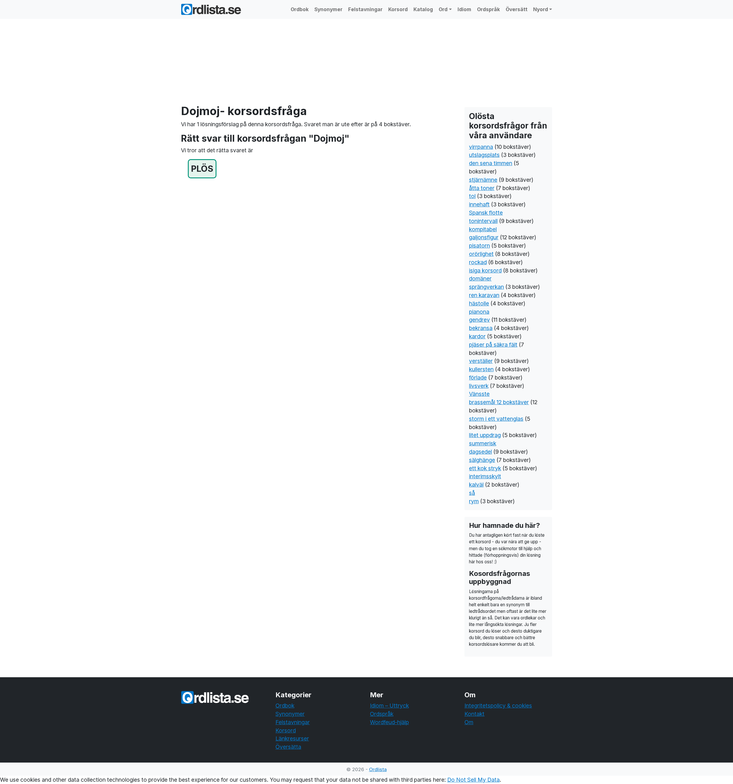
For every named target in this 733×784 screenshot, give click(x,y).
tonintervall (483, 221)
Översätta (288, 746)
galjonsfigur (483, 237)
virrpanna (481, 146)
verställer (481, 361)
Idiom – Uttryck (389, 705)
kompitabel (483, 229)
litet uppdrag (485, 435)
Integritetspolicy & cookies (498, 705)
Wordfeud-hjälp (389, 722)
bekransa (480, 328)
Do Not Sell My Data (473, 779)
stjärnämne (483, 179)
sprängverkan (486, 286)
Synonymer (328, 9)
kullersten (481, 369)
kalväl (476, 484)
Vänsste (479, 393)
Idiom (464, 9)
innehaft (479, 204)
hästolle (479, 303)
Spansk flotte (486, 212)
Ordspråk (488, 9)
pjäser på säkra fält (493, 344)
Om (468, 722)
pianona (479, 311)
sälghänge (482, 460)
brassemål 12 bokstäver (499, 402)
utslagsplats (484, 154)
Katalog (423, 9)
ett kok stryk (485, 468)
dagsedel (480, 451)
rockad (478, 262)
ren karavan (484, 295)
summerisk (482, 443)
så (472, 492)
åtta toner (481, 188)
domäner (480, 278)
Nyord (540, 9)
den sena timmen (490, 163)
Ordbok (300, 9)
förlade (478, 377)
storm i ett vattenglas (496, 418)
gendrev (479, 319)
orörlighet (481, 253)
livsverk (478, 385)
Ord (443, 9)
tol (472, 196)
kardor (477, 336)
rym (474, 501)
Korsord (398, 9)
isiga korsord (485, 270)
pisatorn (479, 245)
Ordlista (378, 769)
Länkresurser (292, 738)
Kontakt (474, 713)
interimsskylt (485, 476)
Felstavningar (365, 9)
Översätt (516, 9)
